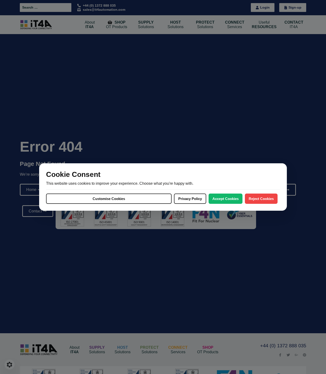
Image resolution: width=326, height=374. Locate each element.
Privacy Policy (190, 199)
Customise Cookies (109, 199)
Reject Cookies (261, 199)
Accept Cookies (225, 199)
